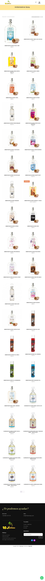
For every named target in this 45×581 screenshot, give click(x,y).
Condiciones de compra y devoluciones (9, 538)
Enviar (41, 537)
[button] (41, 577)
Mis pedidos (26, 526)
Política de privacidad (6, 535)
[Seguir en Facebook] (32, 540)
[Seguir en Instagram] (34, 540)
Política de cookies (5, 536)
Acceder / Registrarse (28, 524)
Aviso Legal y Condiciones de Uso (8, 539)
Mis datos (25, 527)
